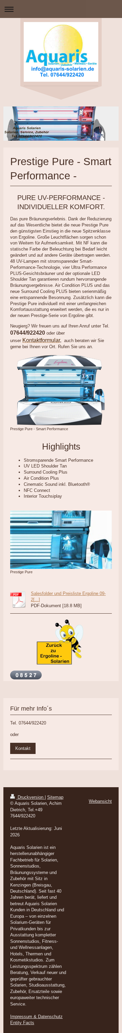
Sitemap (55, 797)
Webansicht (100, 801)
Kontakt (22, 748)
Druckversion (30, 797)
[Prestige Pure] (61, 540)
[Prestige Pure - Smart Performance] (61, 390)
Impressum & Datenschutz (36, 1016)
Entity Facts (22, 1022)
